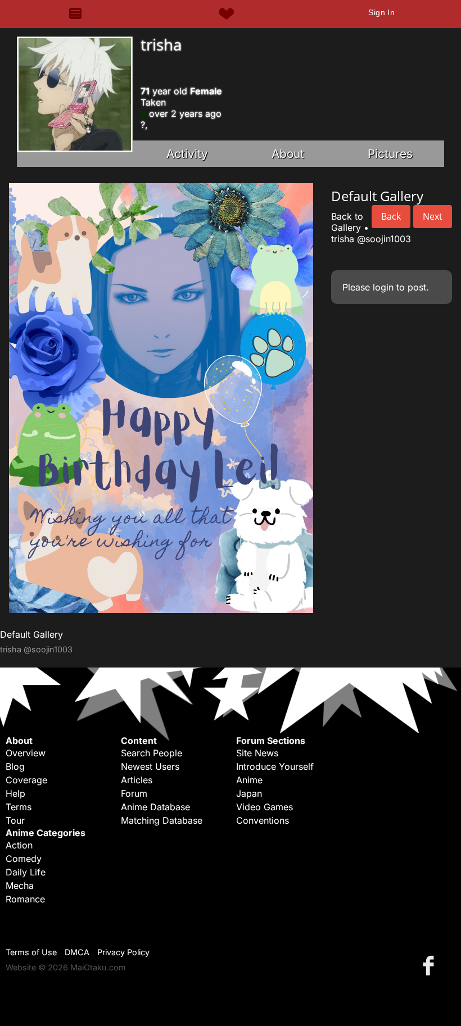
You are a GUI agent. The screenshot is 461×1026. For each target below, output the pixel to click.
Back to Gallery (347, 222)
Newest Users (150, 766)
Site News (257, 753)
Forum (134, 793)
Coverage (26, 780)
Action (19, 845)
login (383, 287)
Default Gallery (31, 634)
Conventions (262, 820)
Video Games (264, 806)
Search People (151, 753)
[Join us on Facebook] (431, 965)
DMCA (77, 952)
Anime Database (155, 806)
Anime (249, 780)
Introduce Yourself (275, 766)
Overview (26, 753)
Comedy (24, 858)
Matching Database (161, 820)
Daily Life (26, 872)
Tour (15, 820)
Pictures (390, 154)
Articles (136, 780)
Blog (15, 766)
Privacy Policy (123, 952)
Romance (25, 899)
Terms (18, 806)
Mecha (20, 885)
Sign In (381, 12)
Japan (249, 793)
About (288, 154)
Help (15, 793)
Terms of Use (31, 952)
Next (432, 216)
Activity (187, 154)
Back (391, 216)
